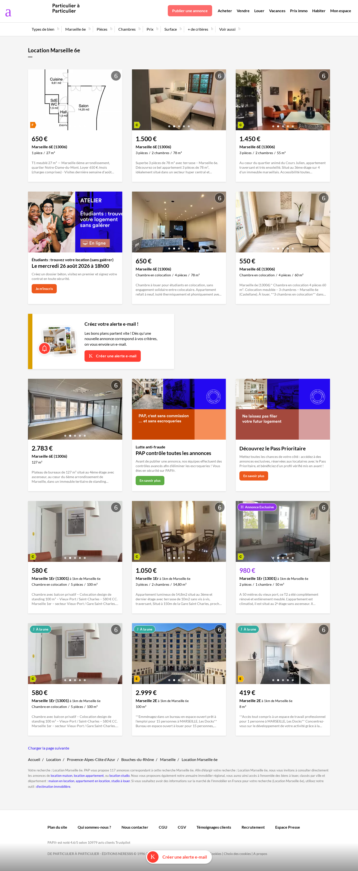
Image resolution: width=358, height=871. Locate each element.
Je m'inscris (44, 289)
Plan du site (57, 827)
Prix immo (299, 10)
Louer (259, 10)
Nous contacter (135, 827)
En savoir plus (150, 480)
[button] (65, 124)
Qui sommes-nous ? (94, 827)
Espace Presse (287, 827)
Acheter (225, 10)
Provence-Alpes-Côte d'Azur (91, 759)
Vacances (277, 10)
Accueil (34, 759)
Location (53, 759)
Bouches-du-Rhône (137, 759)
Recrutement (253, 827)
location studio (119, 776)
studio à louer (120, 781)
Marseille (168, 759)
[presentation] (33, 101)
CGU (163, 827)
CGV (182, 827)
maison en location (61, 781)
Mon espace (340, 10)
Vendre (243, 10)
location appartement (89, 776)
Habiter (319, 10)
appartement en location (93, 781)
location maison (61, 776)
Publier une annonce (190, 10)
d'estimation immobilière (53, 786)
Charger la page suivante (48, 748)
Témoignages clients (214, 827)
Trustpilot (122, 842)
